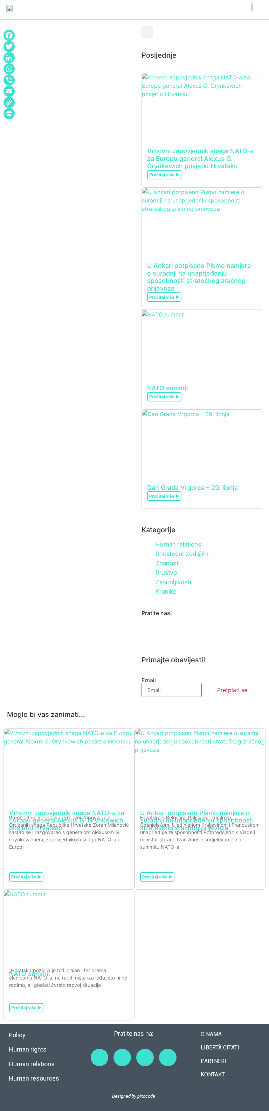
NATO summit (167, 388)
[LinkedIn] (67, 57)
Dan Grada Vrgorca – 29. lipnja (192, 487)
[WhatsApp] (67, 68)
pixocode (146, 1096)
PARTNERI (213, 1061)
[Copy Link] (67, 102)
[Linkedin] (208, 631)
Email (149, 680)
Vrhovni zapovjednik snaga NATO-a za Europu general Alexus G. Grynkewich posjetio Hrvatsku (200, 158)
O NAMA (211, 1034)
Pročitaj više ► (164, 174)
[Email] (67, 91)
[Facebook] (67, 35)
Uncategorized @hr (182, 553)
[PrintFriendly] (67, 113)
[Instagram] (169, 631)
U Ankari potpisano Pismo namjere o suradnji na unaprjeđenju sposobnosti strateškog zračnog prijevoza (199, 277)
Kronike (166, 591)
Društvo (166, 572)
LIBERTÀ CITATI (220, 1047)
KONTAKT (213, 1074)
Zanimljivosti (173, 582)
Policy (17, 1035)
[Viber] (67, 80)
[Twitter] (67, 46)
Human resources (34, 1078)
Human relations (178, 544)
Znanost (167, 563)
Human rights (28, 1049)
